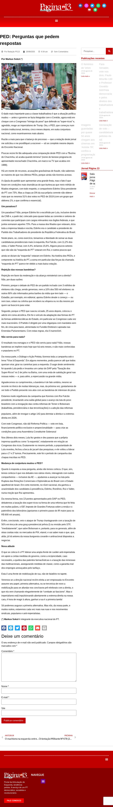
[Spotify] (95, 10)
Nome (5, 686)
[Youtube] (89, 10)
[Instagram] (86, 6)
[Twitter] (92, 6)
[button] (56, 20)
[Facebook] (80, 6)
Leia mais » (85, 76)
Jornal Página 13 (90, 168)
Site (3, 708)
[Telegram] (104, 6)
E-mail (5, 697)
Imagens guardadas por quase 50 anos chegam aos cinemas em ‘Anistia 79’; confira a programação (88, 140)
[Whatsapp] (98, 6)
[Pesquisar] (109, 51)
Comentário (7, 651)
